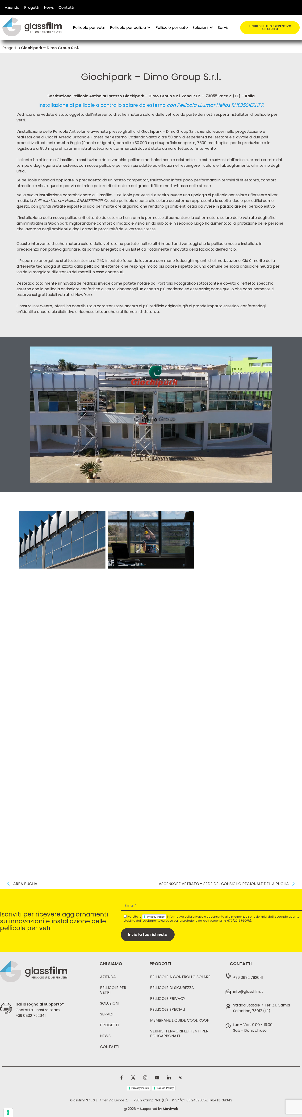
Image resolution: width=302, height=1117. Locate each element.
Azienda (108, 977)
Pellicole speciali (167, 1009)
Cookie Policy (165, 1088)
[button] (149, 27)
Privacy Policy (155, 916)
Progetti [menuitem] (31, 7)
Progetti (9, 48)
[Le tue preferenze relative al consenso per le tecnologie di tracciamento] (8, 1112)
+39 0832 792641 (31, 1015)
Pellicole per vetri (113, 990)
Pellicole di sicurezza (172, 987)
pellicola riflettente (83, 217)
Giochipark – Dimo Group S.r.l (168, 131)
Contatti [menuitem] (66, 7)
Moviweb (170, 1108)
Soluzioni (109, 1003)
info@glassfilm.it (248, 991)
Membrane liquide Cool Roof (179, 1020)
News (105, 1036)
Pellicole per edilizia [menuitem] (128, 27)
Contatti (109, 1046)
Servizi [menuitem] (223, 27)
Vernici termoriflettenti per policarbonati (179, 1033)
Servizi (106, 1014)
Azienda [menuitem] (12, 7)
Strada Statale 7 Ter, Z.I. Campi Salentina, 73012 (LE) (261, 1008)
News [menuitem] (49, 7)
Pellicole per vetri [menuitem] (89, 27)
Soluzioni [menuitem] (200, 27)
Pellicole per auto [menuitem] (171, 27)
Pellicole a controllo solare (180, 977)
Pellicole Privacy (167, 998)
